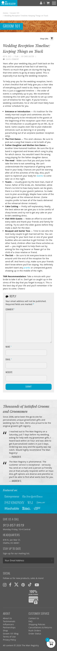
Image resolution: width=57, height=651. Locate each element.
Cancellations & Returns (40, 627)
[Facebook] (10, 584)
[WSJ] (30, 502)
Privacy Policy (9, 639)
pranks (27, 267)
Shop (5, 630)
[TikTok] (29, 584)
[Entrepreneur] (12, 496)
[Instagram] (4, 584)
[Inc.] (26, 508)
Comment (10, 310)
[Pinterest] (23, 584)
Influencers (8, 624)
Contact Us (33, 618)
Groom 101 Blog (10, 633)
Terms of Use (9, 636)
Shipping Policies (36, 624)
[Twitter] (16, 584)
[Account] (41, 2)
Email (9, 360)
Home (5, 13)
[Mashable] (12, 508)
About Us (7, 618)
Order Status (34, 633)
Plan (16, 56)
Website (9, 373)
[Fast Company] (14, 502)
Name (9, 347)
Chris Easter (29, 56)
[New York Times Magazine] (32, 496)
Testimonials (9, 621)
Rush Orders (34, 630)
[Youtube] (37, 584)
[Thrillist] (40, 502)
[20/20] (37, 508)
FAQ (30, 621)
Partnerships (9, 627)
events (40, 175)
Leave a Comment (12, 59)
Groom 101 (14, 13)
